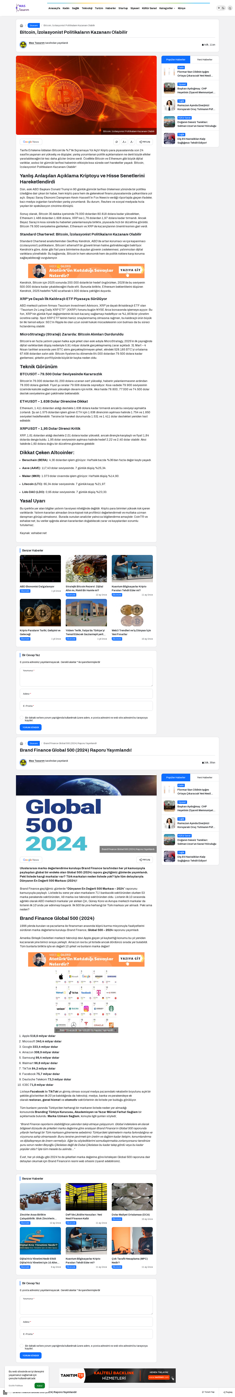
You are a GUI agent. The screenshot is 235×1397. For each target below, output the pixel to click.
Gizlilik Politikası (16, 1386)
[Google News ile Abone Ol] (31, 142)
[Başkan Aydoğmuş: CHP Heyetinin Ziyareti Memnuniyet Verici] (190, 88)
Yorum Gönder (31, 727)
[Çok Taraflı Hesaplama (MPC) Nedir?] (132, 1248)
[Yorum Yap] (116, 142)
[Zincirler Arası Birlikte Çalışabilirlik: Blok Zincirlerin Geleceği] (40, 1204)
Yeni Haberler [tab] (204, 59)
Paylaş (228, 1392)
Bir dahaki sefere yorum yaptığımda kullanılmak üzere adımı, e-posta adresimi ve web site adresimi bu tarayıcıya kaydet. (86, 719)
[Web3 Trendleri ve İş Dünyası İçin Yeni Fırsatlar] (132, 620)
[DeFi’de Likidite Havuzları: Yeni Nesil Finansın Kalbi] (86, 1204)
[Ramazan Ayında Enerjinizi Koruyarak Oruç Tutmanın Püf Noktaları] (190, 105)
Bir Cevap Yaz (31, 655)
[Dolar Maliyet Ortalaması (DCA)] (132, 1204)
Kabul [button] (39, 1386)
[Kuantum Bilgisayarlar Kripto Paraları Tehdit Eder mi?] (132, 576)
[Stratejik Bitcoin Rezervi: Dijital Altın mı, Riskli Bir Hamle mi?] (86, 576)
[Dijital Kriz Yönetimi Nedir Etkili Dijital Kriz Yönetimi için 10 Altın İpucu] (40, 1248)
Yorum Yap (209, 1392)
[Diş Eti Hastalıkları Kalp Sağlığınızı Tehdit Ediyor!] (190, 139)
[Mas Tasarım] (22, 7)
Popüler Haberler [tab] (175, 59)
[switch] (221, 8)
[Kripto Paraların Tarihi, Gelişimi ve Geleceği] (40, 620)
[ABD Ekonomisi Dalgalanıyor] (40, 576)
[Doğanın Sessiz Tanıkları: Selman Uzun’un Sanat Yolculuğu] (190, 122)
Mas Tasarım (37, 43)
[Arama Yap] (230, 8)
